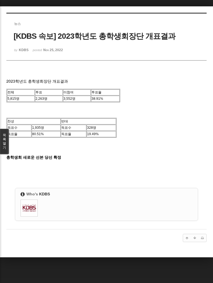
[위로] (187, 238)
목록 (4, 141)
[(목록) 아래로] (195, 238)
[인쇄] (202, 238)
